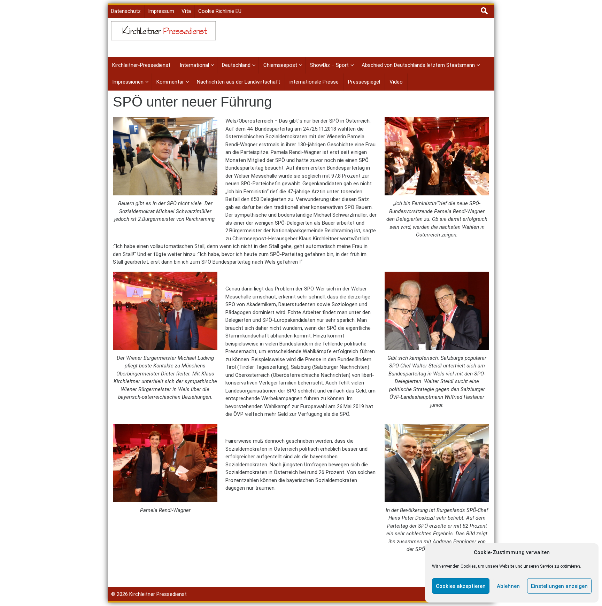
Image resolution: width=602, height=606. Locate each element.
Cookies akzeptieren (461, 586)
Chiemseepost (280, 65)
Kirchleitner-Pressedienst (141, 65)
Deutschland (236, 65)
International (194, 65)
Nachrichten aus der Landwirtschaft (238, 82)
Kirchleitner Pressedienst (158, 594)
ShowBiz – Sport (329, 65)
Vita (186, 11)
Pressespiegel (364, 82)
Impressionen (128, 82)
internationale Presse (314, 82)
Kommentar (170, 82)
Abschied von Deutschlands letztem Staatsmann (418, 65)
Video (396, 82)
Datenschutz (126, 11)
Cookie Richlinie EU (219, 11)
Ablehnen (508, 586)
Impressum (161, 11)
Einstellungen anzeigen (559, 586)
